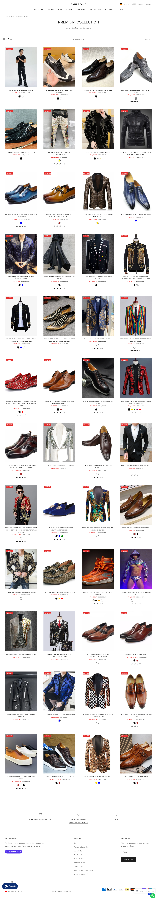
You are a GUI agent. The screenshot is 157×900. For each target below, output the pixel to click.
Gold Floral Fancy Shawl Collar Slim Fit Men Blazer (97, 215)
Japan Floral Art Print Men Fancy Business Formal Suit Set (59, 655)
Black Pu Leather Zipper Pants (21, 90)
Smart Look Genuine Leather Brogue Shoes (98, 467)
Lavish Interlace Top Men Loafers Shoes (59, 592)
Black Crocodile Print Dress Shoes (21, 152)
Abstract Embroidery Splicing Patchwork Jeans (59, 153)
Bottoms (69, 9)
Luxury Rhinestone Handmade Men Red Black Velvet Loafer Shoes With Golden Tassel (21, 403)
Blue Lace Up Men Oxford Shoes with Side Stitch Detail (21, 215)
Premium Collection (22, 16)
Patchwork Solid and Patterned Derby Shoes (98, 402)
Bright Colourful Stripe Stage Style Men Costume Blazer (135, 340)
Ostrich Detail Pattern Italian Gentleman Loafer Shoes (97, 655)
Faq (75, 843)
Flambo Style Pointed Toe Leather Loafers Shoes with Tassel (59, 215)
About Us (78, 851)
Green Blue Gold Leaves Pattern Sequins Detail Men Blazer (97, 529)
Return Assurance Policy (83, 870)
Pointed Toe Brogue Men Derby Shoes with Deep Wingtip (59, 402)
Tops (60, 9)
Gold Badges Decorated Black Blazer (135, 465)
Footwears (81, 9)
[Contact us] (152, 895)
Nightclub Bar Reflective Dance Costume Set (136, 593)
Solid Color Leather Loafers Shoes (135, 528)
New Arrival (39, 9)
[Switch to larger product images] (4, 39)
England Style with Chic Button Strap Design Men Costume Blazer (21, 340)
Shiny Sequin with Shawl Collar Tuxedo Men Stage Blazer (136, 402)
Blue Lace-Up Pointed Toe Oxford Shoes (136, 214)
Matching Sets (95, 9)
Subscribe (128, 859)
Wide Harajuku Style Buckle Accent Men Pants (59, 278)
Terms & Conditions (81, 847)
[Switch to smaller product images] (8, 39)
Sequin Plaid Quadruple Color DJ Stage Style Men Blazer (98, 715)
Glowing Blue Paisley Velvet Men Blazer (59, 714)
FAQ (116, 819)
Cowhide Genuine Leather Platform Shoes (21, 778)
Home (6, 16)
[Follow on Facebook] (6, 882)
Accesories (109, 9)
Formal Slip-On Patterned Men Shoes (98, 90)
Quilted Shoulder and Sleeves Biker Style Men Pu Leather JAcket (136, 153)
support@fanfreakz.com (78, 822)
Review (120, 9)
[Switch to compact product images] (11, 39)
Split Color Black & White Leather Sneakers (59, 91)
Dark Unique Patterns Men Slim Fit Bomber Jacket (21, 278)
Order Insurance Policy (83, 874)
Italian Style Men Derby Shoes (136, 654)
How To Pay (78, 859)
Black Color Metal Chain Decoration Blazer (21, 715)
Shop (12, 16)
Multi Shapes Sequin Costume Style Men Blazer (97, 278)
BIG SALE (51, 9)
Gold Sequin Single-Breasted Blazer (98, 776)
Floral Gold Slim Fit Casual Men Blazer (21, 592)
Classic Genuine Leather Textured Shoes (59, 776)
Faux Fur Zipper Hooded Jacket (98, 152)
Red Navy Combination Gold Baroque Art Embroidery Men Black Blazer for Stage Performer (21, 530)
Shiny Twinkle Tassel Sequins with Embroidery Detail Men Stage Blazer (136, 278)
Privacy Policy (79, 862)
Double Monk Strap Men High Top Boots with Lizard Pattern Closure (21, 467)
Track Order (78, 866)
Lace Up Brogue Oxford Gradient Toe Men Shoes (136, 715)
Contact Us (78, 855)
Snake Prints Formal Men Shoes (136, 776)
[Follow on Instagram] (12, 882)
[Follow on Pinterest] (17, 882)
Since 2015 (67, 891)
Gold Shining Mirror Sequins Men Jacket (21, 654)
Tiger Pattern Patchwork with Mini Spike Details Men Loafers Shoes (59, 340)
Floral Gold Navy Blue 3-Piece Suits (97, 339)
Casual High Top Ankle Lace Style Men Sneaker (97, 593)
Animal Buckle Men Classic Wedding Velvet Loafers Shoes (59, 529)
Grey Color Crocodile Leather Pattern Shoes (136, 91)
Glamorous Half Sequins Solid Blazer (59, 465)
